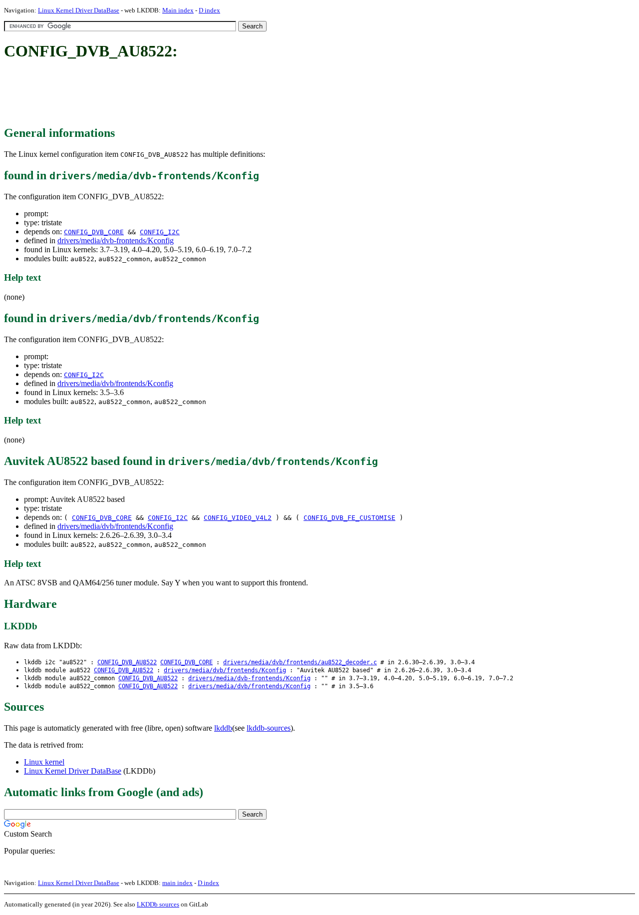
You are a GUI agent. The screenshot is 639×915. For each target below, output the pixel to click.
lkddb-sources (269, 728)
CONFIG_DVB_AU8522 (127, 662)
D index (209, 10)
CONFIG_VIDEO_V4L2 (238, 517)
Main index (178, 10)
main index (177, 883)
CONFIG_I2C (160, 232)
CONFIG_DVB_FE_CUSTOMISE (349, 517)
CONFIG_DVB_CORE (94, 232)
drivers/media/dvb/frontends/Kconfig (115, 383)
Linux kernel (44, 762)
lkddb (223, 728)
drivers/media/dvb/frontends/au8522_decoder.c (300, 662)
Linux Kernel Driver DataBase (78, 10)
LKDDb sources (158, 904)
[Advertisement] (185, 93)
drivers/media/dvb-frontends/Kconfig (115, 240)
